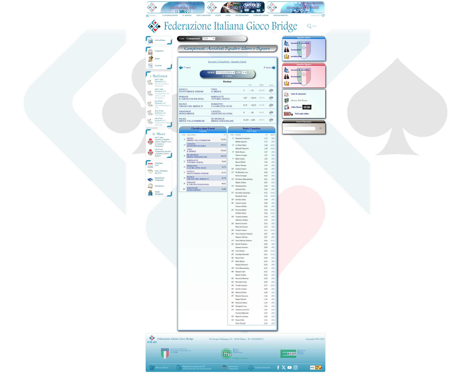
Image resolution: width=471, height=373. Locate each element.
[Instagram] (295, 367)
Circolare (158, 66)
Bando (157, 59)
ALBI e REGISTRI (203, 15)
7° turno (187, 67)
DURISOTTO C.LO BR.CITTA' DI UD (221, 105)
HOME (153, 15)
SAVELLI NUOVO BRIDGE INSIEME (191, 90)
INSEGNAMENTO (280, 15)
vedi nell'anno (160, 40)
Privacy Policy (162, 367)
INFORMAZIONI (242, 15)
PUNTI (218, 15)
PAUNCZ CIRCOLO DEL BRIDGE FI (191, 105)
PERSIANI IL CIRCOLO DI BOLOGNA (191, 98)
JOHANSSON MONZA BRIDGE (186, 112)
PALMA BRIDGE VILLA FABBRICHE (192, 120)
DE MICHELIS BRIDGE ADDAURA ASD (222, 120)
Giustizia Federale (262, 367)
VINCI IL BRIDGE (216, 90)
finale (271, 90)
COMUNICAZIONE (261, 15)
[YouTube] (289, 367)
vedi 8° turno (251, 131)
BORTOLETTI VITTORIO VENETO (220, 98)
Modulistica (159, 186)
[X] (283, 367)
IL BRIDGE (187, 15)
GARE (228, 15)
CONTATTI (316, 15)
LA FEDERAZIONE (170, 15)
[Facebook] (278, 367)
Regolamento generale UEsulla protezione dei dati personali (197, 367)
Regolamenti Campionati (159, 179)
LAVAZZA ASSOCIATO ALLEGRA (221, 112)
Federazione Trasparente (233, 367)
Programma (159, 51)
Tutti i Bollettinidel (161, 172)
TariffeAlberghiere (159, 193)
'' (163, 142)
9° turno (267, 67)
